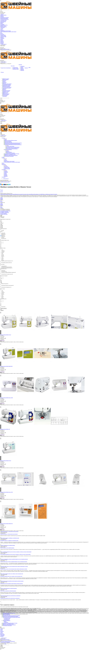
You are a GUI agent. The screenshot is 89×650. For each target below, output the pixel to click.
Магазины (2, 631)
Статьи (1, 632)
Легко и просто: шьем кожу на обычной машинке (8, 590)
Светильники (55, 194)
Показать (2, 310)
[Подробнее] (0, 537)
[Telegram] (10, 184)
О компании (2, 635)
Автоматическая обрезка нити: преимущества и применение (10, 598)
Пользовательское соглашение (5, 642)
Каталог (5, 139)
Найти (1, 645)
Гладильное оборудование (10, 146)
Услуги (5, 159)
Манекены (7, 151)
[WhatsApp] (7, 184)
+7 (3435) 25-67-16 (3, 44)
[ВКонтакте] (0, 184)
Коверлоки (5, 194)
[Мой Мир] (3, 184)
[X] (4, 184)
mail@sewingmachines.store (5, 49)
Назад (6, 138)
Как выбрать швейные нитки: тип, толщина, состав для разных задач (11, 576)
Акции (1, 629)
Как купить (6, 166)
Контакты (1, 636)
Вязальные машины (50, 194)
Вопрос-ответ (2, 634)
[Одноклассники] (2, 184)
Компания (5, 171)
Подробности (2, 340)
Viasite (5, 643)
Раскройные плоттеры (37, 194)
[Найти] (1, 10)
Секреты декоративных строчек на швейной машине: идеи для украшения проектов (13, 561)
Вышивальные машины (19, 194)
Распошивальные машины (11, 194)
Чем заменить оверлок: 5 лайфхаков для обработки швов (9, 540)
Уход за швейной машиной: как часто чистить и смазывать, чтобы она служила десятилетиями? (15, 554)
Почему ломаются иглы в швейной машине (7, 547)
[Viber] (6, 184)
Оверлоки (2, 194)
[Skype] (8, 184)
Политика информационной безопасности (8, 641)
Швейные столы (44, 194)
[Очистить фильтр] (1, 309)
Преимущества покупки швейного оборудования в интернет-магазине (11, 583)
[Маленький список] (0, 215)
